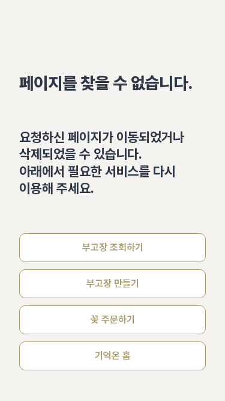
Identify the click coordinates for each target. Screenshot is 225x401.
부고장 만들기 (112, 283)
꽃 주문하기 (113, 319)
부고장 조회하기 (112, 247)
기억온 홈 (113, 355)
